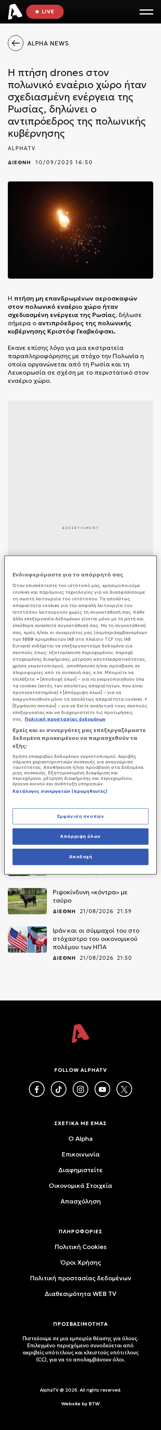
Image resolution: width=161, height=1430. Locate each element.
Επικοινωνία (81, 1154)
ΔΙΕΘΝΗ (19, 162)
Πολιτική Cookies (81, 1247)
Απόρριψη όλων (80, 836)
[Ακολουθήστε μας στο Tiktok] (58, 1089)
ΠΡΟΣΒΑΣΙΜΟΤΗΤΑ (80, 1324)
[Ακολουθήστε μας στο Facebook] (37, 1089)
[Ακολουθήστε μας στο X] (124, 1089)
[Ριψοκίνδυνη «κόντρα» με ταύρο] (27, 901)
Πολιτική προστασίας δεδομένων (80, 1278)
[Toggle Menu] (146, 12)
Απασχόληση (81, 1201)
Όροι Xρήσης (81, 1262)
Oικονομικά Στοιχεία (80, 1185)
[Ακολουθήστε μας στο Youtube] (102, 1089)
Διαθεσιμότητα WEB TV (80, 1294)
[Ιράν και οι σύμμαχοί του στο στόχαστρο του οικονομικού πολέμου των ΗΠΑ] (27, 939)
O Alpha (80, 1138)
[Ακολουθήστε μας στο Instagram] (80, 1089)
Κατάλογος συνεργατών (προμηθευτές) (60, 791)
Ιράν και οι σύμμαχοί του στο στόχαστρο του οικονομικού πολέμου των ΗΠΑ (96, 938)
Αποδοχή (80, 856)
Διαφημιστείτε (80, 1170)
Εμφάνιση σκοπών (80, 816)
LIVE (48, 11)
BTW (94, 1403)
